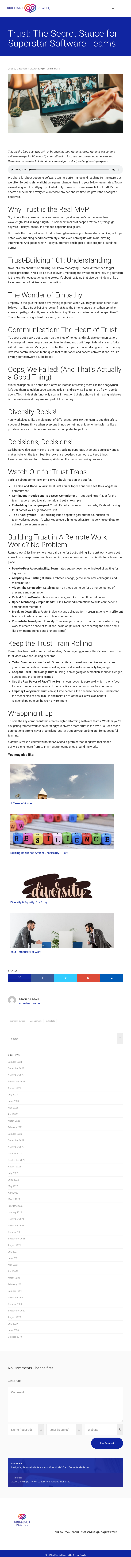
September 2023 (16, 1081)
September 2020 (16, 1310)
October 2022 (15, 1153)
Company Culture (17, 1021)
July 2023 (13, 1094)
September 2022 (16, 1160)
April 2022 (13, 1193)
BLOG (101, 1532)
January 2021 (15, 1291)
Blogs (11, 69)
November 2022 (16, 1147)
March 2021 (14, 1278)
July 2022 (13, 1173)
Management (36, 1021)
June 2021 (13, 1258)
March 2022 (14, 1199)
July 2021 (13, 1251)
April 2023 (13, 1114)
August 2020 (14, 1317)
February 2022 (15, 1206)
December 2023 (16, 1068)
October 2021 (15, 1232)
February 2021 (15, 1284)
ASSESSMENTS (89, 1532)
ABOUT (75, 1532)
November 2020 (16, 1297)
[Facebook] (42, 978)
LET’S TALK (111, 1532)
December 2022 (16, 1140)
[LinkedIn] (111, 978)
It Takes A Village (21, 803)
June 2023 (13, 1101)
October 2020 (15, 1304)
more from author (30, 1003)
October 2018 (15, 1337)
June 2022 (13, 1179)
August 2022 (14, 1166)
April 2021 (13, 1271)
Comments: (53, 68)
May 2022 (13, 1186)
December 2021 (16, 1219)
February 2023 (15, 1127)
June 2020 (13, 1330)
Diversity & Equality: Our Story (28, 902)
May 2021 (13, 1265)
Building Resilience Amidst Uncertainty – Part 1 (40, 852)
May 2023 (13, 1107)
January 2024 (15, 1062)
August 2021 (14, 1245)
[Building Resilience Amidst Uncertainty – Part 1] (62, 840)
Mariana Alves (29, 999)
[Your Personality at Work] (62, 947)
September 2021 (16, 1238)
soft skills (50, 1021)
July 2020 (13, 1323)
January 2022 (15, 1212)
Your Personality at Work (25, 951)
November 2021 (16, 1225)
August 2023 (14, 1088)
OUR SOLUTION (62, 1532)
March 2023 (14, 1121)
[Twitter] (65, 978)
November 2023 (16, 1075)
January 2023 (15, 1134)
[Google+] (88, 978)
